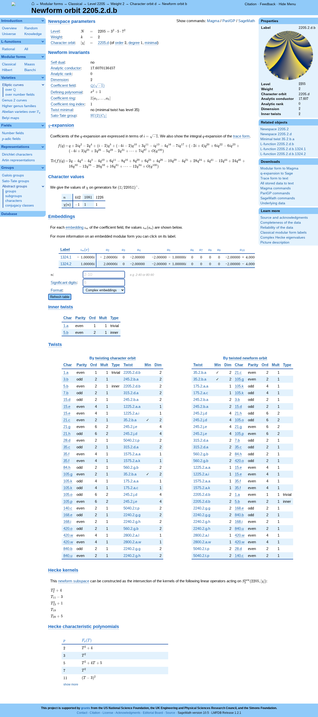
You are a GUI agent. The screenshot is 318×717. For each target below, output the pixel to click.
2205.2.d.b (131, 372)
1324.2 (65, 264)
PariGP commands (275, 193)
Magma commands (275, 188)
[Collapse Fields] (43, 125)
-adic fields (11, 139)
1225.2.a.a (131, 406)
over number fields (20, 94)
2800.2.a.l (131, 535)
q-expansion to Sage (276, 173)
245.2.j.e (130, 426)
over (10, 89)
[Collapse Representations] (43, 147)
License (108, 713)
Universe (9, 34)
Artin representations (18, 160)
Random (31, 28)
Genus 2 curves (14, 100)
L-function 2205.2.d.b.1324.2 (283, 154)
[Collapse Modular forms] (43, 57)
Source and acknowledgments (284, 217)
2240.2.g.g (131, 515)
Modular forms (51, 4)
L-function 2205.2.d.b (277, 144)
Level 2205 (96, 4)
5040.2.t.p (131, 440)
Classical (75, 4)
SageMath (246, 21)
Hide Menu (287, 4)
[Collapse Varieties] (43, 78)
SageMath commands (277, 198)
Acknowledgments (128, 713)
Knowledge (33, 34)
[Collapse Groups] (43, 168)
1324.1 (65, 257)
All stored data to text (277, 183)
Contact (82, 713)
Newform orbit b (174, 4)
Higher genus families (19, 106)
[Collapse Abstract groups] (43, 186)
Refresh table (59, 297)
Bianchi (30, 70)
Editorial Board (153, 713)
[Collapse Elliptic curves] (43, 85)
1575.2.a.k (131, 461)
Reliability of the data (276, 227)
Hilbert (7, 70)
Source (170, 713)
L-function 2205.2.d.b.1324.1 (283, 149)
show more (70, 684)
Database (9, 214)
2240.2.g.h (131, 521)
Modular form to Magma (279, 168)
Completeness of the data (280, 222)
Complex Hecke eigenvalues (282, 237)
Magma (213, 21)
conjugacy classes (19, 205)
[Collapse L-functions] (43, 41)
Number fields (13, 133)
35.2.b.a (129, 420)
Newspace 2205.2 (274, 129)
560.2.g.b (130, 467)
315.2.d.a (130, 393)
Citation (251, 4)
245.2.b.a (130, 379)
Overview (9, 28)
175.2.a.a (130, 481)
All (26, 49)
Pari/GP (228, 21)
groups (10, 191)
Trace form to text (274, 178)
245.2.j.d (130, 433)
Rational (8, 49)
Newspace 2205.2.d (276, 134)
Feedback (268, 4)
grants (85, 708)
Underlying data (272, 203)
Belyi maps (10, 118)
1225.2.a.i (131, 413)
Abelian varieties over (21, 111)
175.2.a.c (130, 488)
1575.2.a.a (131, 454)
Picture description (274, 242)
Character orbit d (143, 4)
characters (13, 201)
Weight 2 (117, 4)
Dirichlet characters (17, 154)
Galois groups (13, 175)
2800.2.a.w (132, 542)
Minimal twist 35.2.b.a (277, 139)
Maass (29, 64)
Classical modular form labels (283, 232)
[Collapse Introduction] (43, 21)
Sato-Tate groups (15, 181)
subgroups (13, 196)
